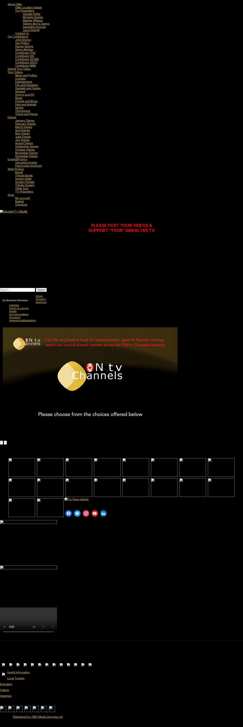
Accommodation (18, 314)
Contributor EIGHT (26, 62)
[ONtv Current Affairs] (78, 467)
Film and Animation (26, 85)
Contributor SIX (24, 56)
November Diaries (26, 152)
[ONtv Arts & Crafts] (107, 487)
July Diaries (22, 140)
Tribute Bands (24, 175)
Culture (4, 690)
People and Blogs (26, 101)
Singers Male (23, 178)
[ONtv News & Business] (192, 467)
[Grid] (5, 443)
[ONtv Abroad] (22, 507)
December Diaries (26, 156)
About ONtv (15, 4)
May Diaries (22, 133)
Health (13, 311)
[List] (1, 443)
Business (41, 302)
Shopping (14, 317)
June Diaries (23, 136)
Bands (19, 172)
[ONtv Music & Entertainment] (50, 487)
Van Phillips (22, 43)
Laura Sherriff (31, 30)
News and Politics (26, 75)
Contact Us (22, 33)
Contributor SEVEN (27, 59)
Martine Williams (33, 20)
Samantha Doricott (34, 27)
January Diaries (25, 120)
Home (39, 296)
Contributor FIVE (25, 52)
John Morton (23, 39)
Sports (19, 107)
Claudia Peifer (31, 14)
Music (18, 98)
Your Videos (15, 72)
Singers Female (24, 182)
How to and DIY (25, 94)
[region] (85, 260)
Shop (11, 194)
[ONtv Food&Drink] (164, 487)
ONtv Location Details (28, 7)
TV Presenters (24, 191)
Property (41, 299)
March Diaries (23, 127)
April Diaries (22, 130)
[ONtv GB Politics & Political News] (135, 467)
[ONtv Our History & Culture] (78, 487)
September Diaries (27, 146)
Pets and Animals (25, 104)
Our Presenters (24, 10)
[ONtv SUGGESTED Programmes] (50, 507)
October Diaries (25, 149)
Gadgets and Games (28, 88)
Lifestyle (14, 305)
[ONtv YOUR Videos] (22, 467)
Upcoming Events (26, 162)
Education (6, 684)
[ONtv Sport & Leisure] (22, 487)
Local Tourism (15, 678)
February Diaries (25, 123)
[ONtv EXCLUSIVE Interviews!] (221, 467)
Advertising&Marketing (22, 320)
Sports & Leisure (19, 308)
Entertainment (23, 81)
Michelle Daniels (33, 17)
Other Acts (21, 188)
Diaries (12, 117)
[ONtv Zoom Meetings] (50, 467)
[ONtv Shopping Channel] (221, 487)
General (20, 91)
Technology (22, 110)
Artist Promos (16, 169)
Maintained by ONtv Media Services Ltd (38, 716)
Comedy (20, 78)
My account (22, 198)
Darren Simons (24, 46)
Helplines (6, 696)
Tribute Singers (24, 185)
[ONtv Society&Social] (135, 487)
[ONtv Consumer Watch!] (164, 467)
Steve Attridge (24, 49)
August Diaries (24, 143)
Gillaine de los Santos (36, 23)
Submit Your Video (19, 68)
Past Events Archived (28, 165)
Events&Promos (17, 159)
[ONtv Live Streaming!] (107, 467)
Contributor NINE (25, 65)
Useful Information (18, 672)
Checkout (21, 204)
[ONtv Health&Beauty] (192, 487)
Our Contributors (18, 36)
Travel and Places (26, 114)
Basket (19, 201)
